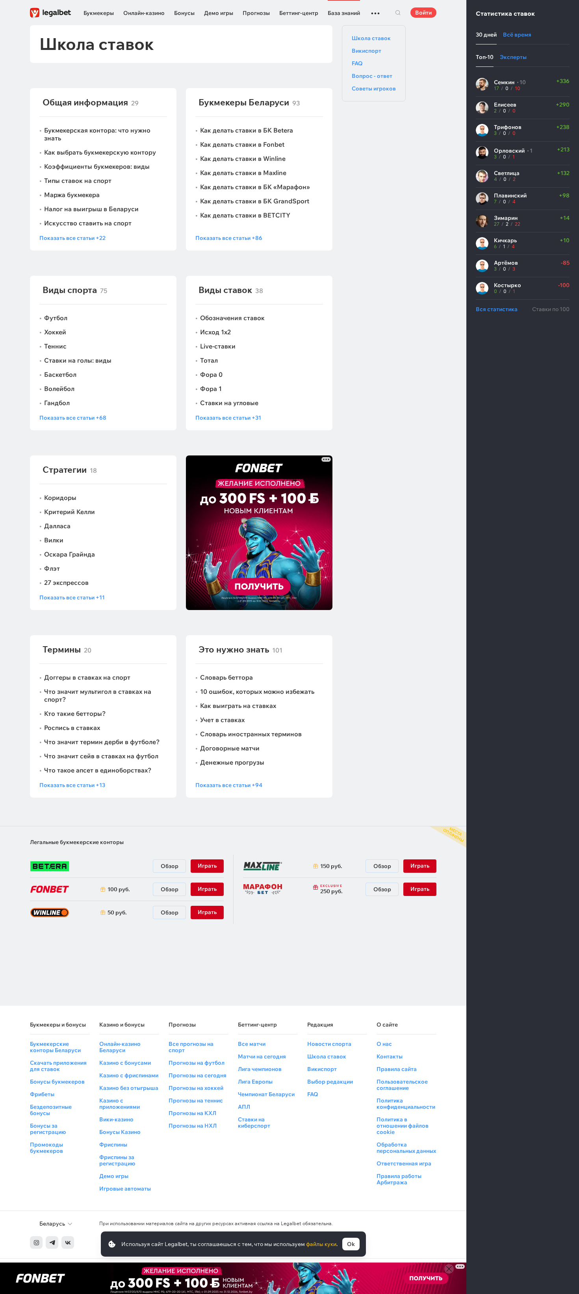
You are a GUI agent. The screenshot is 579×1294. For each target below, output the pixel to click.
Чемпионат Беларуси (266, 1094)
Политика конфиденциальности (406, 1103)
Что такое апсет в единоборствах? (97, 770)
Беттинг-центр (298, 13)
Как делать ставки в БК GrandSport (254, 201)
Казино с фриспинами (128, 1075)
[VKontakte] (67, 1242)
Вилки (53, 540)
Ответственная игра (404, 1163)
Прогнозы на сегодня (197, 1075)
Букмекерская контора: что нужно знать (97, 134)
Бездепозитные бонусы (51, 1110)
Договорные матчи (230, 748)
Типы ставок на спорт (77, 180)
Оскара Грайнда (69, 554)
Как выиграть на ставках (238, 706)
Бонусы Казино (120, 1131)
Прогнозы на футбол (197, 1062)
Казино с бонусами (125, 1062)
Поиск (398, 12)
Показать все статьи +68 (72, 417)
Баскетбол (60, 374)
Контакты (390, 1056)
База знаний (344, 13)
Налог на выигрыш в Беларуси (91, 209)
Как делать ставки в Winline (243, 158)
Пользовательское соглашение (402, 1084)
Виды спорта (70, 289)
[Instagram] (36, 1242)
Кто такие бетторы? (75, 713)
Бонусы (184, 13)
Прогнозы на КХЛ (192, 1113)
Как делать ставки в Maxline (243, 173)
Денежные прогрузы (232, 762)
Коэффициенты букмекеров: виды (97, 166)
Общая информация (85, 102)
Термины (62, 649)
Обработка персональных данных (406, 1147)
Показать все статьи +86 (228, 237)
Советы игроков (374, 88)
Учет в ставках (222, 720)
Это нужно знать (234, 649)
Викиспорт (366, 50)
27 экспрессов (66, 582)
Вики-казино (116, 1119)
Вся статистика (497, 309)
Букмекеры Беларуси (244, 102)
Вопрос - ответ (372, 75)
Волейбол (59, 389)
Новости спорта (329, 1043)
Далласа (57, 526)
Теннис (55, 346)
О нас (384, 1043)
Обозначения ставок (232, 318)
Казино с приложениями (119, 1103)
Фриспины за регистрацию (117, 1160)
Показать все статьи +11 (72, 597)
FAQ (357, 63)
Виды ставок (225, 289)
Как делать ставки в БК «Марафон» (255, 187)
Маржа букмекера (72, 195)
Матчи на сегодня (262, 1056)
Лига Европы (255, 1081)
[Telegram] (52, 1242)
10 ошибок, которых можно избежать (257, 691)
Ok (351, 1244)
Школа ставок (371, 38)
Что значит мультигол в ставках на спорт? (97, 695)
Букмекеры (99, 13)
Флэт (52, 568)
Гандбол (57, 403)
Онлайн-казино (144, 13)
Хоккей (55, 332)
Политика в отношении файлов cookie (403, 1125)
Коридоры (60, 497)
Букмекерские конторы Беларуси (55, 1047)
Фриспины (113, 1144)
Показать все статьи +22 (72, 237)
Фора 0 (211, 374)
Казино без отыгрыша (128, 1087)
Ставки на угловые (229, 403)
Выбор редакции (330, 1081)
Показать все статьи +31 (228, 417)
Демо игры (218, 13)
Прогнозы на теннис (196, 1100)
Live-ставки (218, 346)
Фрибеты (42, 1094)
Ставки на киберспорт (254, 1122)
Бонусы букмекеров (57, 1081)
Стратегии (65, 469)
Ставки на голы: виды (77, 360)
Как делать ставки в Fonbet (242, 144)
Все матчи (251, 1043)
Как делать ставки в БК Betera (246, 130)
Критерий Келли (69, 512)
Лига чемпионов (260, 1069)
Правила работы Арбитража (399, 1179)
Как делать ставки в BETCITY (245, 215)
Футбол (55, 318)
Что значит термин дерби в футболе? (102, 742)
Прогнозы (256, 13)
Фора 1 (211, 389)
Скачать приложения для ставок (58, 1066)
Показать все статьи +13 (72, 785)
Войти (423, 12)
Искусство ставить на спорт (88, 223)
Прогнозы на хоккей (196, 1087)
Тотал (209, 360)
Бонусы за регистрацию (48, 1128)
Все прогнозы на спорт (191, 1047)
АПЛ (244, 1106)
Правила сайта (397, 1069)
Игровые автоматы (125, 1188)
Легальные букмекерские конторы (77, 842)
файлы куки (321, 1244)
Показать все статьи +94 (228, 785)
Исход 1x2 (215, 332)
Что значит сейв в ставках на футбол (101, 756)
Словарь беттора (226, 677)
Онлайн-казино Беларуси (120, 1047)
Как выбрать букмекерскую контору (100, 152)
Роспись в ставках (72, 728)
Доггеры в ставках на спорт (87, 677)
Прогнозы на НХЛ (193, 1125)
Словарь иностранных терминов (251, 734)
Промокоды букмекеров (46, 1147)
